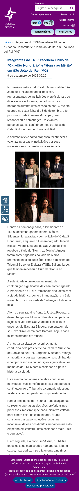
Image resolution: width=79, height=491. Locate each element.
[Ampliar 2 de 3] (59, 156)
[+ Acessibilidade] (5, 219)
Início (7, 42)
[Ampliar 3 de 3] (59, 194)
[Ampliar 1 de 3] (34, 156)
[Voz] (5, 209)
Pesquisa (39, 3)
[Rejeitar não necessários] (74, 473)
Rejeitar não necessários (51, 480)
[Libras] (5, 200)
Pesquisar (72, 8)
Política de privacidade (40, 485)
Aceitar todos (23, 480)
